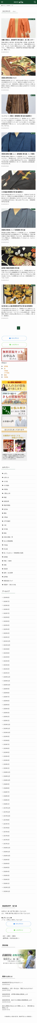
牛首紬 (6, 545)
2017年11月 (6, 812)
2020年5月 (6, 704)
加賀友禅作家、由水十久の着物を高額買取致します (17, 1001)
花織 (5, 565)
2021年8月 (6, 649)
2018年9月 (6, 784)
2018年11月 (6, 776)
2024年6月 (6, 597)
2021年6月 (6, 653)
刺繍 (5, 497)
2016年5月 (6, 867)
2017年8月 (6, 820)
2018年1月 (6, 804)
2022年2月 (6, 633)
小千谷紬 (6, 372)
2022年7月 (6, 613)
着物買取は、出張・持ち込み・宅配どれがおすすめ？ (17, 989)
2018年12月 (6, 772)
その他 (6, 481)
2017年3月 (6, 835)
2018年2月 (6, 800)
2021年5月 (6, 657)
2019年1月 (6, 768)
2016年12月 (6, 847)
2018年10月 (6, 780)
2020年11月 (6, 681)
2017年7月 (6, 824)
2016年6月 (6, 863)
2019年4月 (6, 756)
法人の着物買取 (8, 541)
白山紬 (6, 549)
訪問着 (6, 366)
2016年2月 (6, 879)
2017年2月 (6, 839)
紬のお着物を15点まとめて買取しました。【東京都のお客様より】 (18, 1007)
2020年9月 (6, 689)
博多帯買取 (7, 505)
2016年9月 (6, 859)
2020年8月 (6, 692)
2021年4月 (6, 661)
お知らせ (6, 477)
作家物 (6, 377)
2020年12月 (6, 677)
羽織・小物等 (8, 561)
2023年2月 (6, 609)
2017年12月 (6, 808)
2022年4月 (6, 625)
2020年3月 (6, 712)
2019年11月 (6, 728)
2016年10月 (6, 855)
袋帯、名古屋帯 (8, 573)
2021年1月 (6, 673)
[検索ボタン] (35, 2)
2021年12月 (6, 641)
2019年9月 (6, 736)
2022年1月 (6, 637)
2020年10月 (6, 685)
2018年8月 (6, 788)
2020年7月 (6, 696)
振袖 (5, 375)
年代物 (6, 529)
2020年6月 (6, 700)
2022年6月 (6, 617)
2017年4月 (6, 831)
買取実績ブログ (8, 580)
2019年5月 (6, 752)
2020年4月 (6, 708)
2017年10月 (6, 816)
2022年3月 (6, 629)
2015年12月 (6, 887)
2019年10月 (6, 732)
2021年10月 (6, 645)
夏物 (5, 513)
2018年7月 (6, 792)
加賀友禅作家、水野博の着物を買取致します (15, 995)
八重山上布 (7, 493)
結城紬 (6, 557)
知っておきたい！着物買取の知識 (13, 553)
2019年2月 (6, 764)
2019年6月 (6, 748)
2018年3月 (6, 796)
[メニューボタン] (2, 2)
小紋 (5, 525)
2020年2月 (6, 716)
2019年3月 (6, 760)
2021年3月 (6, 665)
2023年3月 (6, 605)
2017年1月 (6, 843)
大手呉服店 (7, 521)
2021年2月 (6, 669)
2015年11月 (6, 891)
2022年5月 (6, 621)
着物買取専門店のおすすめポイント (12, 983)
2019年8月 (6, 740)
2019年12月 (6, 724)
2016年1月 (6, 883)
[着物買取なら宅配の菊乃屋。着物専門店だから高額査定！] (19, 2)
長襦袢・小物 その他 (10, 584)
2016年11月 (6, 851)
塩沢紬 (6, 509)
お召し (6, 473)
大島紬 (6, 370)
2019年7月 (6, 744)
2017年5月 (6, 828)
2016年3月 (6, 875)
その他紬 (6, 485)
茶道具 (6, 569)
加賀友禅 (6, 501)
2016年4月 (6, 871)
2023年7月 (6, 601)
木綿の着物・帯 (8, 537)
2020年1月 (6, 720)
